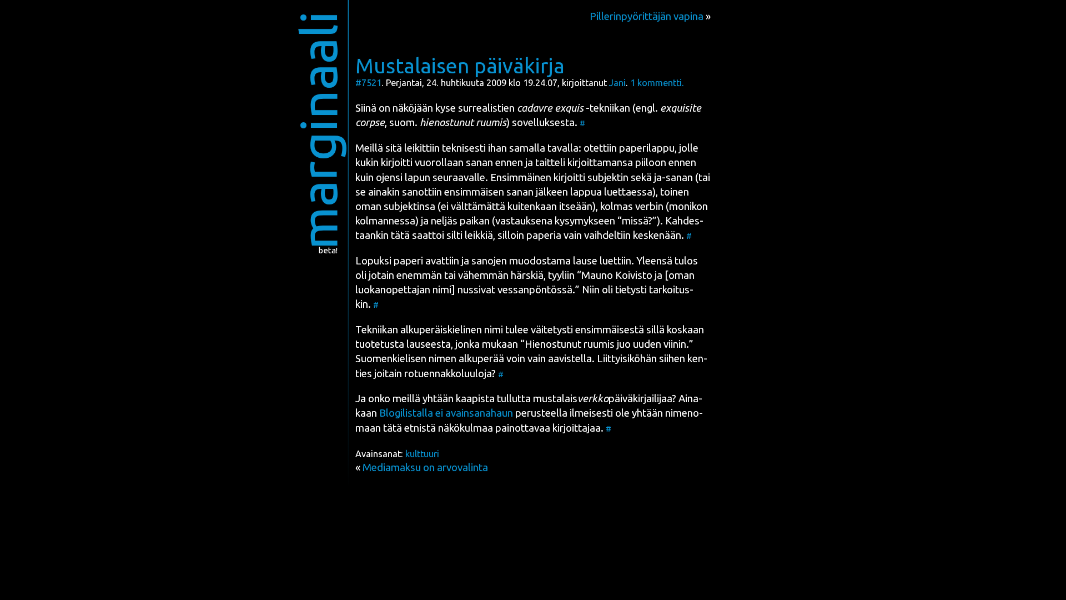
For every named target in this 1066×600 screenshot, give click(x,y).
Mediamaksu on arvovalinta (425, 467)
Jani (617, 83)
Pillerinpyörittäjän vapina (646, 16)
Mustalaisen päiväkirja (460, 65)
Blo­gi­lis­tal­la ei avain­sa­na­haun (446, 413)
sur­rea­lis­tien (486, 108)
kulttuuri (422, 454)
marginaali (318, 130)
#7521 (368, 83)
